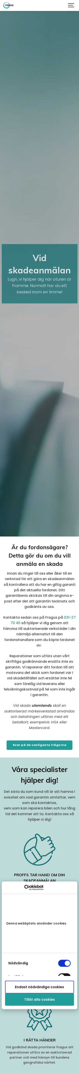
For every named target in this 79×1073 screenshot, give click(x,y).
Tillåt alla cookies (39, 999)
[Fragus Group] (8, 5)
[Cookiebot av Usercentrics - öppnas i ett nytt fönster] (24, 888)
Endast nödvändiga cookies (39, 987)
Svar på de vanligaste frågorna (39, 745)
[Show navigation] (71, 5)
